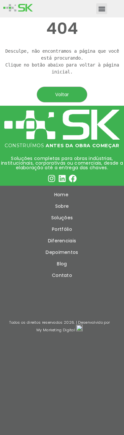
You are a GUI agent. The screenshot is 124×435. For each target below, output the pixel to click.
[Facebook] (73, 178)
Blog (62, 263)
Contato (62, 275)
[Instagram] (52, 178)
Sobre (62, 206)
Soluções (62, 217)
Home (62, 194)
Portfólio (62, 229)
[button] (101, 8)
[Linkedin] (62, 178)
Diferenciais (62, 240)
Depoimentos (62, 252)
